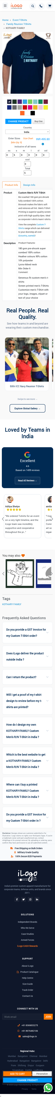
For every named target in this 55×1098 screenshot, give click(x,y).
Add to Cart (17, 1073)
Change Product (18, 121)
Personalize (42, 1073)
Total (27, 168)
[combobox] (27, 132)
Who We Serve (27, 927)
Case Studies (27, 933)
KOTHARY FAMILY (11, 604)
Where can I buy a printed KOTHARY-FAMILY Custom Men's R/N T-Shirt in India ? (22, 791)
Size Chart (28, 138)
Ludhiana (38, 1070)
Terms (33, 1089)
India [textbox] (26, 131)
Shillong (22, 1065)
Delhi (45, 1060)
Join (48, 1016)
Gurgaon (40, 1065)
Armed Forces (27, 939)
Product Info (11, 184)
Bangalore (23, 1056)
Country (27, 127)
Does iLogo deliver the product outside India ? (25, 656)
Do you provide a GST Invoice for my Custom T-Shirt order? (26, 633)
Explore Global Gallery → (27, 408)
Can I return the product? (21, 677)
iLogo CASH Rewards (27, 945)
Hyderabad (12, 1060)
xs (9, 150)
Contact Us (27, 995)
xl (38, 150)
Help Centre (27, 977)
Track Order (27, 989)
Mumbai (12, 1056)
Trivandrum (17, 1070)
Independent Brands (27, 921)
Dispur (31, 1065)
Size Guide (27, 983)
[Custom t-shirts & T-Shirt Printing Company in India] (15, 6)
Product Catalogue (29, 971)
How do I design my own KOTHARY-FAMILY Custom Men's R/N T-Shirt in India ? (22, 731)
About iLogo (27, 965)
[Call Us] (41, 6)
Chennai (33, 1056)
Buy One (38, 121)
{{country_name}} (26, 235)
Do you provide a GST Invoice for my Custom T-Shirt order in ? (26, 817)
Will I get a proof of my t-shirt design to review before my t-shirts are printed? (24, 701)
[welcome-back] (18, 573)
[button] (6, 63)
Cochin (28, 1070)
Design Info (29, 184)
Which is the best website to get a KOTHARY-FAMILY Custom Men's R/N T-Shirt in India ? (25, 761)
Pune (13, 1065)
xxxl (27, 159)
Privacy (25, 1089)
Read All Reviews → (27, 480)
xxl (45, 150)
